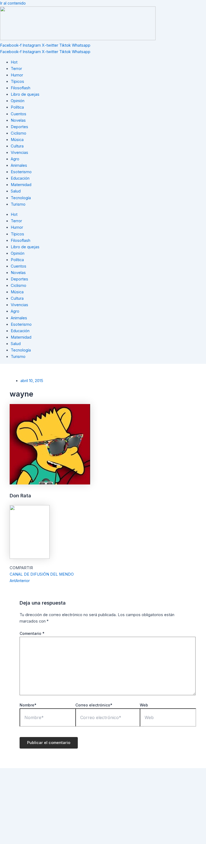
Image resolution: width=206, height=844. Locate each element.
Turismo (18, 204)
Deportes (19, 126)
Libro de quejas (25, 94)
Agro (15, 159)
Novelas (18, 120)
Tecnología (21, 197)
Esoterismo (21, 171)
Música (17, 139)
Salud (16, 191)
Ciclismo (18, 133)
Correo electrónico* (93, 705)
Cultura (17, 146)
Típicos (17, 81)
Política (17, 107)
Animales (19, 165)
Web (144, 705)
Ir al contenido (13, 3)
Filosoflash (20, 88)
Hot (14, 62)
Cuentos (18, 114)
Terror (16, 68)
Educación (20, 178)
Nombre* (28, 705)
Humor (17, 75)
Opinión (17, 100)
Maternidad (21, 184)
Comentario (32, 633)
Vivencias (19, 152)
